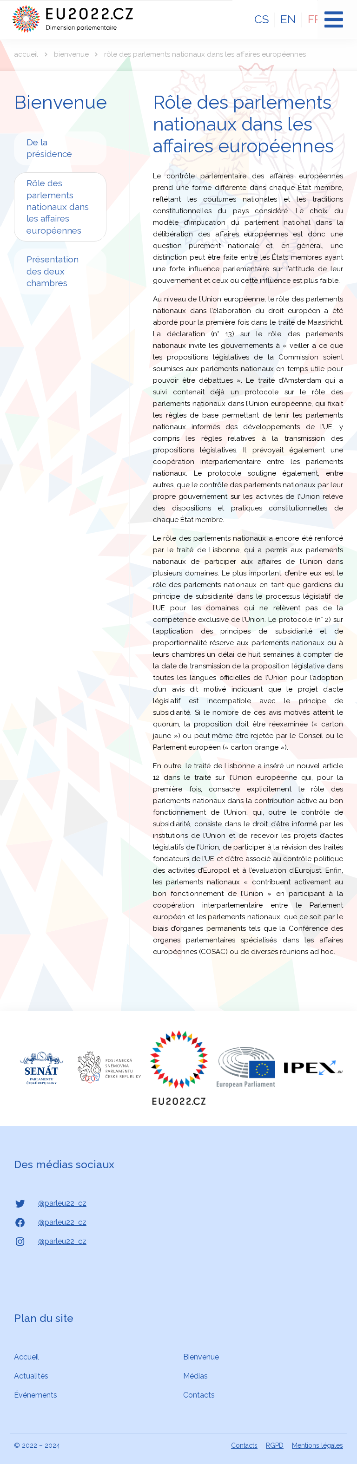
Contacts (199, 1395)
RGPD (275, 1445)
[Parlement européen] (245, 1067)
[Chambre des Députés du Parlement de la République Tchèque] (109, 1067)
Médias (195, 1376)
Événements (35, 1395)
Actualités (31, 1376)
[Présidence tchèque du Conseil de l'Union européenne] (178, 1067)
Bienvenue (71, 54)
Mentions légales (317, 1445)
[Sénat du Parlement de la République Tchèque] (41, 1068)
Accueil (26, 54)
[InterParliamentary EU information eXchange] (313, 1067)
